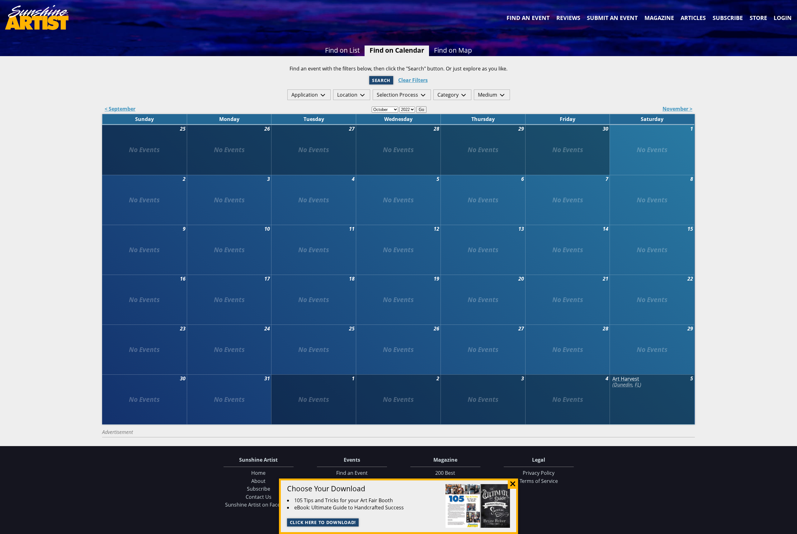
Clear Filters (413, 80)
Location (347, 94)
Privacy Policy (538, 472)
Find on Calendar (397, 50)
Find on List (342, 50)
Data (790, 528)
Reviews (568, 18)
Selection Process (397, 94)
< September (120, 109)
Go (421, 109)
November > (677, 109)
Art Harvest (625, 379)
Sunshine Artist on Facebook (258, 504)
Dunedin (623, 384)
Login (783, 18)
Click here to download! (323, 522)
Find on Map (453, 50)
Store (758, 18)
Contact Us (258, 496)
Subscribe (728, 18)
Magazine (659, 18)
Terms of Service (539, 481)
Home (258, 472)
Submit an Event (612, 18)
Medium (487, 94)
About (258, 481)
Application (304, 94)
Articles (693, 18)
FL (637, 384)
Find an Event (528, 18)
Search (381, 80)
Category (448, 94)
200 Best (445, 472)
